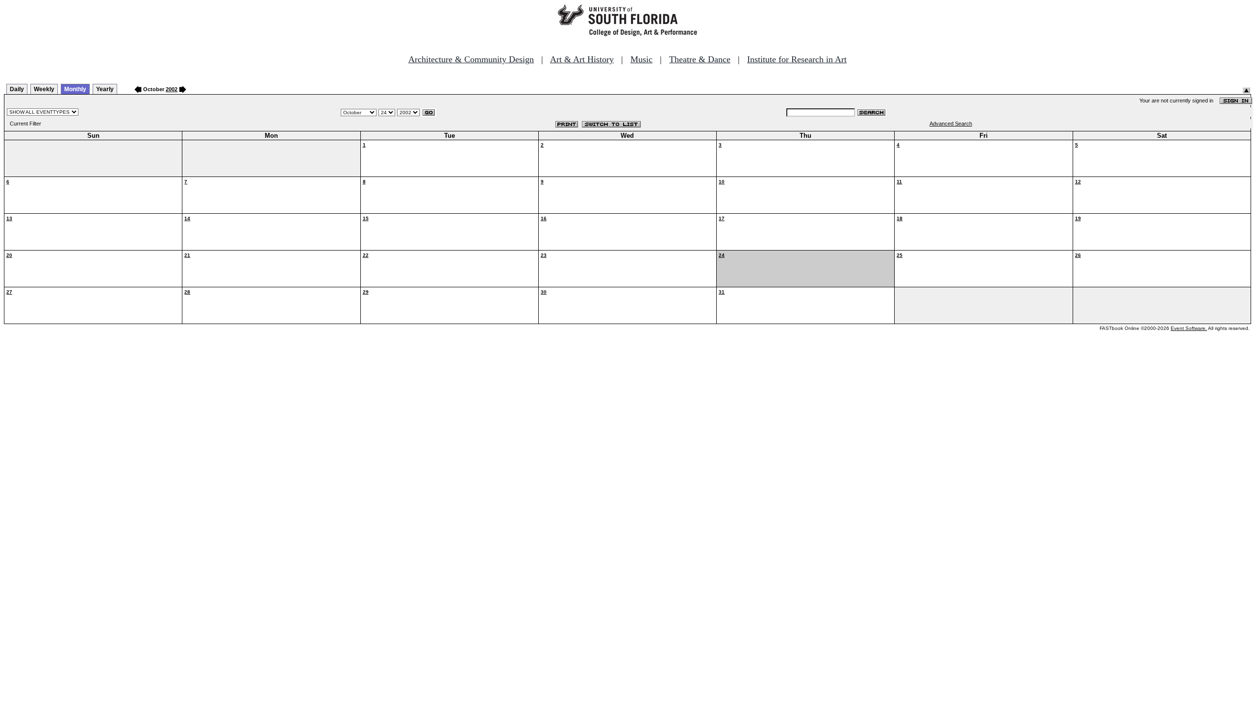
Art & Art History (582, 59)
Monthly (75, 89)
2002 (171, 89)
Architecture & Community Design (471, 59)
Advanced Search (950, 123)
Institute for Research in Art (797, 59)
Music (641, 59)
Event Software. (1189, 328)
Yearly (105, 89)
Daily (17, 89)
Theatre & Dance (699, 59)
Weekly (44, 89)
